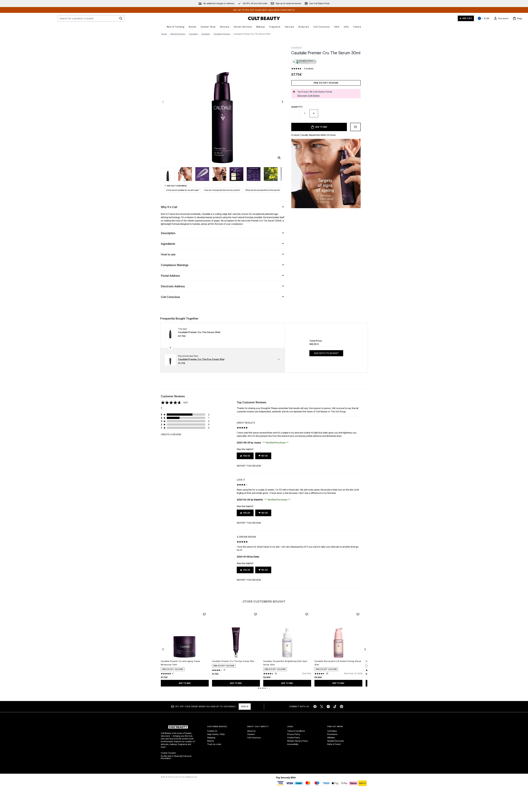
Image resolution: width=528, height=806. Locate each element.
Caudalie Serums (222, 34)
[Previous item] (163, 649)
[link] (501, 18)
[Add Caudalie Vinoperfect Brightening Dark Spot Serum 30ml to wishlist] (306, 614)
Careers (251, 734)
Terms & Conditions (296, 731)
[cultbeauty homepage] (264, 18)
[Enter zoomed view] (279, 157)
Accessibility (292, 744)
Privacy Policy (293, 734)
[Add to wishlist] (355, 127)
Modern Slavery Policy (297, 741)
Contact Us (212, 731)
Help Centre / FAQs (216, 734)
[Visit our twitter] (321, 706)
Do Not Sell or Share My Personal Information (176, 757)
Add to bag (185, 683)
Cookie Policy (293, 737)
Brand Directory (177, 34)
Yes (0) (246, 456)
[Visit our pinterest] (341, 706)
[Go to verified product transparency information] (304, 61)
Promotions (332, 734)
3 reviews (308, 68)
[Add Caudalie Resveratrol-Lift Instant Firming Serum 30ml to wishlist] (358, 614)
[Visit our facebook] (315, 706)
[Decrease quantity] (295, 113)
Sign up (244, 706)
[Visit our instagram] (328, 706)
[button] (326, 62)
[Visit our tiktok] (335, 706)
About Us (251, 731)
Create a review (171, 434)
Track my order (214, 744)
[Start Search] (120, 18)
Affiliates (331, 737)
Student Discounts (335, 741)
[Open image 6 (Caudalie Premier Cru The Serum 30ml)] (253, 174)
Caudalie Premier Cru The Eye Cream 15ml (233, 661)
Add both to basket (326, 353)
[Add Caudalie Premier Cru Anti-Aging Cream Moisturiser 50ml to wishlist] (204, 614)
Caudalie (193, 34)
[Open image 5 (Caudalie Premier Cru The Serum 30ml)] (236, 174)
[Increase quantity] (313, 113)
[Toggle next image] (282, 102)
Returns (210, 741)
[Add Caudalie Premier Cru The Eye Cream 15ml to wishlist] (255, 614)
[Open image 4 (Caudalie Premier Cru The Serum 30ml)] (219, 174)
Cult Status (332, 731)
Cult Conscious (254, 737)
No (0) (264, 456)
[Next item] (365, 649)
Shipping (211, 737)
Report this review (249, 465)
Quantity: (297, 107)
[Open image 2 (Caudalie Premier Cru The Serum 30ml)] (185, 174)
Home (164, 34)
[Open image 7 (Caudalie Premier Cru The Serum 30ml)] (271, 174)
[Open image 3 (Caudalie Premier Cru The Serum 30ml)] (202, 174)
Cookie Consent (168, 753)
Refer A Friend (334, 744)
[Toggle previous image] (163, 102)
